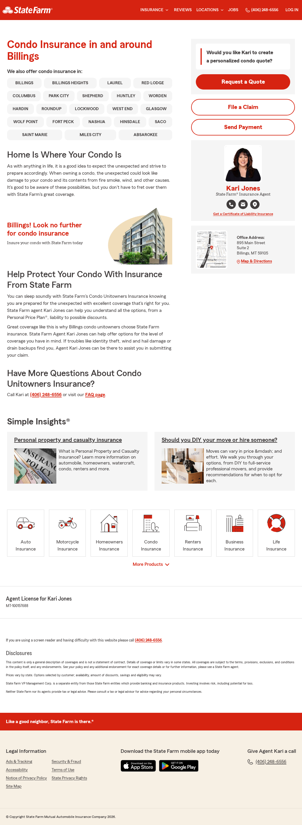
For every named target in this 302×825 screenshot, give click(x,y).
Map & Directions (256, 261)
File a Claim (243, 107)
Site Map (14, 786)
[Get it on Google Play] (178, 766)
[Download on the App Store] (138, 766)
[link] (27, 10)
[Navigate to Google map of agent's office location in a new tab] (255, 204)
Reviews (183, 10)
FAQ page (95, 394)
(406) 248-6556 (264, 10)
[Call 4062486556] (231, 204)
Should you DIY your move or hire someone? (219, 440)
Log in (291, 10)
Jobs (233, 10)
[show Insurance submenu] (165, 10)
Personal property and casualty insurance (68, 440)
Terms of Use (63, 770)
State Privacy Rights (69, 778)
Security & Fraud (66, 762)
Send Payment (243, 127)
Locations (207, 10)
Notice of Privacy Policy (26, 778)
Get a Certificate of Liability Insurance (243, 214)
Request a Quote (243, 82)
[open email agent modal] (243, 205)
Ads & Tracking (19, 762)
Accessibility (17, 770)
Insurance (151, 10)
